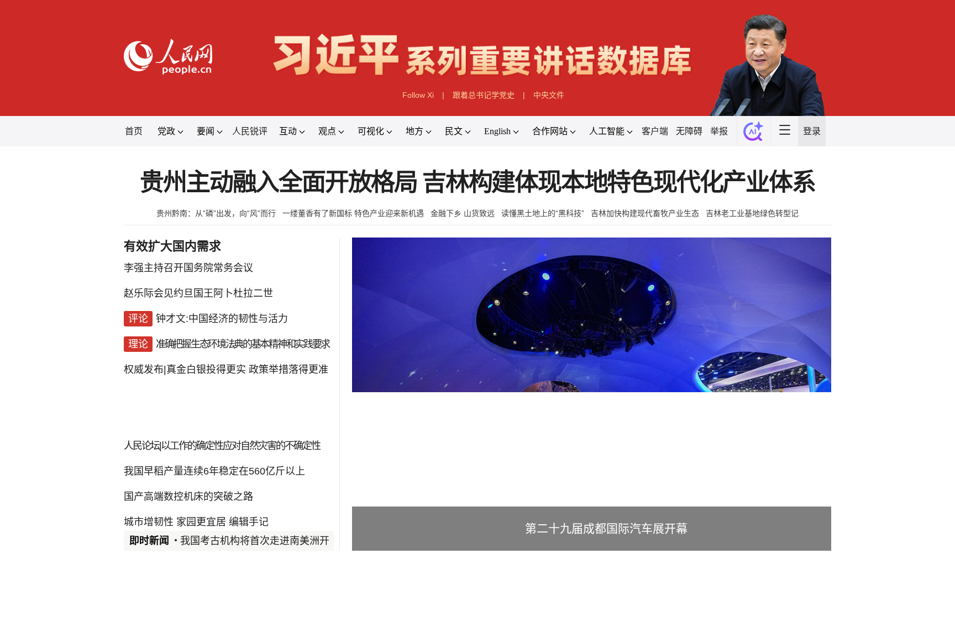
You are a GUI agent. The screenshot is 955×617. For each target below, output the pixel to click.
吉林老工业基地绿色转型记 (752, 213)
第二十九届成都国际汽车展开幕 (606, 528)
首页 (134, 131)
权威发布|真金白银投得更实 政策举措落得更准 (226, 369)
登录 (812, 131)
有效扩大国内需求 (172, 246)
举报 (719, 131)
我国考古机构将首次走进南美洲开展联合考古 (279, 540)
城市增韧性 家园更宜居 (175, 522)
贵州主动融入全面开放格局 (278, 182)
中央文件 (548, 95)
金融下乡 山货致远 (463, 213)
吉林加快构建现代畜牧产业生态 (645, 213)
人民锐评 (249, 131)
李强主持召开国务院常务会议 (188, 267)
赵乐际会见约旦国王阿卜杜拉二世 (198, 293)
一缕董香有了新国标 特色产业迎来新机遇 (353, 213)
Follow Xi (418, 95)
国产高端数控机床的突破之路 (188, 496)
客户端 (655, 131)
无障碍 (689, 131)
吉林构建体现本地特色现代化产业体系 (618, 182)
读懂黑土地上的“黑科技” (542, 213)
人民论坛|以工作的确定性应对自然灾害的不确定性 (222, 445)
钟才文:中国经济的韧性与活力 (222, 318)
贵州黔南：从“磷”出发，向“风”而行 (216, 213)
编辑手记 (249, 522)
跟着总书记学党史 (484, 95)
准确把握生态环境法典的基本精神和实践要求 (242, 344)
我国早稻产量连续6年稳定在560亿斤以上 (214, 471)
